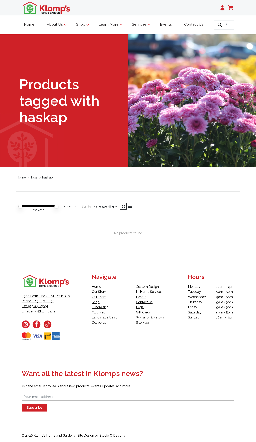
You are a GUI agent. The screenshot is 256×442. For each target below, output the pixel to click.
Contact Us (193, 24)
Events (166, 24)
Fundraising (100, 307)
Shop (96, 302)
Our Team (99, 297)
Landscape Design (105, 317)
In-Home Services (149, 292)
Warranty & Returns (150, 317)
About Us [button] (55, 24)
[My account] (222, 7)
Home (29, 24)
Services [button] (140, 24)
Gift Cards (143, 312)
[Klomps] (47, 7)
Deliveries (99, 322)
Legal (140, 307)
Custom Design (147, 287)
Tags (34, 177)
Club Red (98, 312)
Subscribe (34, 408)
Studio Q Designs (112, 435)
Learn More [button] (109, 24)
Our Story (99, 292)
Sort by (86, 206)
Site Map (142, 322)
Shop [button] (81, 24)
